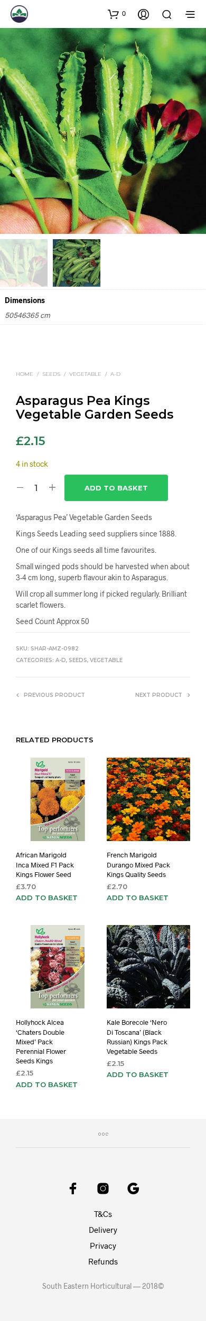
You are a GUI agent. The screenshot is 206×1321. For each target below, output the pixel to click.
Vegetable (85, 374)
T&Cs (103, 1214)
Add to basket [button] (47, 897)
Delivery (103, 1229)
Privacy (103, 1245)
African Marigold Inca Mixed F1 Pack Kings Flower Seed (45, 864)
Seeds (51, 374)
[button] (117, 13)
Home (24, 374)
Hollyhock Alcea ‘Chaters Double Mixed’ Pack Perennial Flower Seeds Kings (41, 1041)
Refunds (103, 1261)
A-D (115, 374)
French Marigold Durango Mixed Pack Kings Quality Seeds (138, 864)
